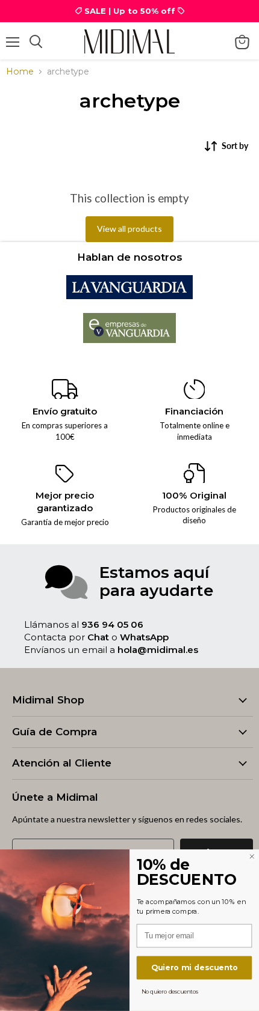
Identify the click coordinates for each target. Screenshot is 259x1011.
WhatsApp (144, 637)
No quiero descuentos (170, 991)
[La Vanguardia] (129, 296)
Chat (98, 637)
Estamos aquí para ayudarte (156, 581)
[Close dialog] (252, 856)
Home (20, 71)
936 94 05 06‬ (112, 624)
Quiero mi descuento (194, 967)
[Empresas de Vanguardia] (129, 340)
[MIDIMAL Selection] (129, 41)
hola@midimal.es (157, 649)
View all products (129, 228)
